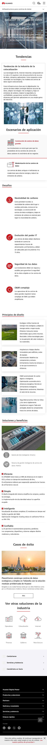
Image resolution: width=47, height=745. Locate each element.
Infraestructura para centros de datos (16, 9)
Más (23, 596)
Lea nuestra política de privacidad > (27, 741)
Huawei (5, 723)
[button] (4, 438)
